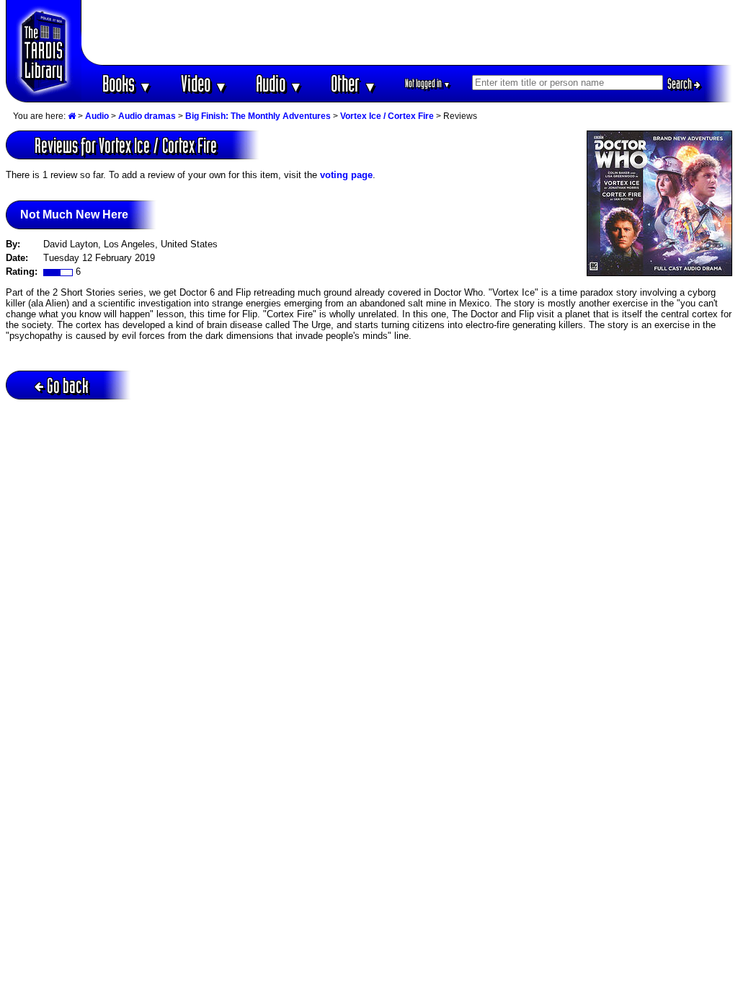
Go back (68, 385)
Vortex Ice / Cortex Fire (387, 116)
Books (127, 83)
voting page (346, 174)
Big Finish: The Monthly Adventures (258, 116)
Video (204, 83)
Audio (279, 83)
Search (680, 84)
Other (354, 83)
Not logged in (427, 83)
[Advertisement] (407, 32)
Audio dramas (147, 116)
